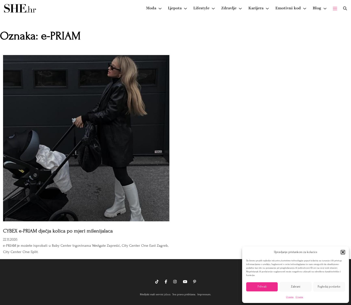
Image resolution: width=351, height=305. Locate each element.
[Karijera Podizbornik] (267, 8)
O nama (290, 297)
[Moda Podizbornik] (160, 8)
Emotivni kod (288, 8)
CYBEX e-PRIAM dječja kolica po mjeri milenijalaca (58, 231)
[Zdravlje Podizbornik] (240, 8)
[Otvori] (345, 8)
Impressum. (204, 294)
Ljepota (175, 8)
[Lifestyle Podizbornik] (213, 8)
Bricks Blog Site (175, 269)
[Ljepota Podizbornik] (185, 8)
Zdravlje (228, 8)
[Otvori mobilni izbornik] (335, 8)
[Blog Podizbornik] (325, 8)
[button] (343, 252)
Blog (317, 8)
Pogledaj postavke (329, 286)
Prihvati (262, 286)
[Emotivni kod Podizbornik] (305, 8)
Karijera (255, 8)
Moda (151, 8)
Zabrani (295, 286)
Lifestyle (201, 8)
